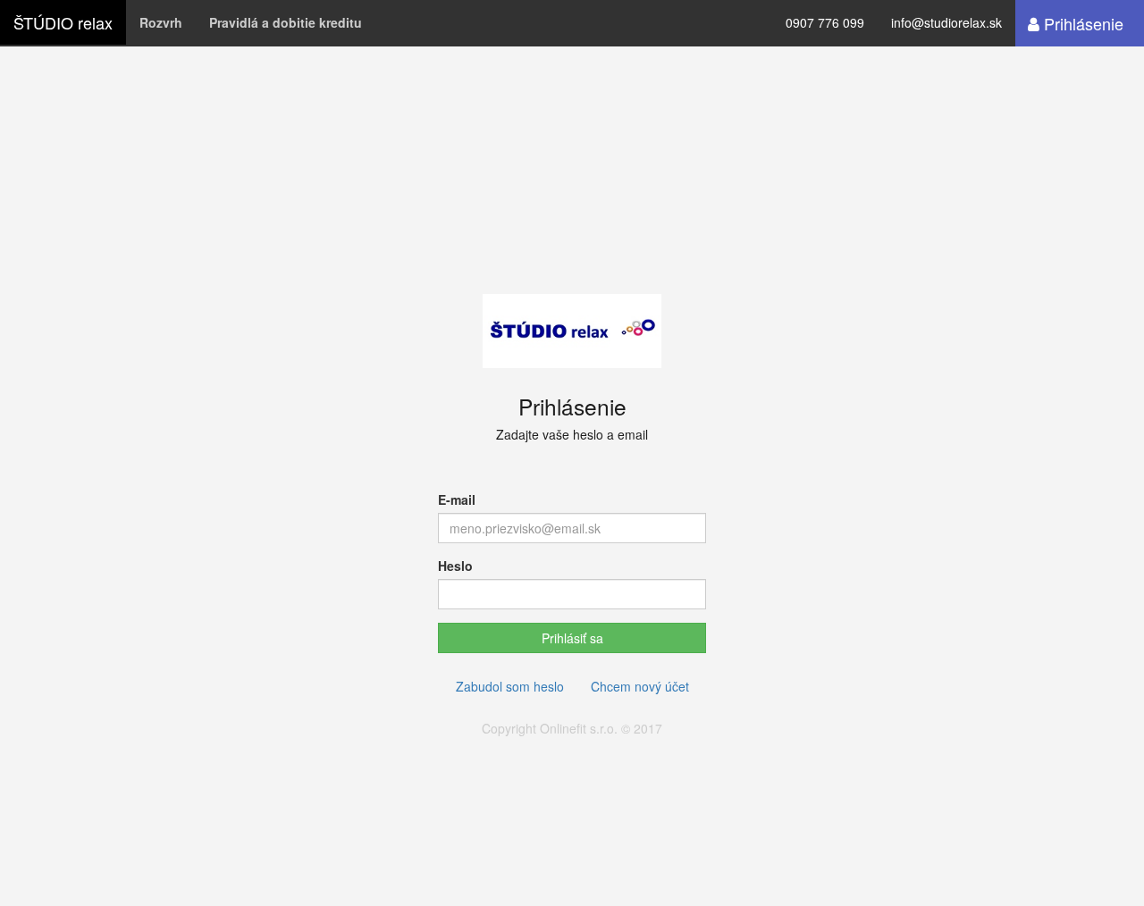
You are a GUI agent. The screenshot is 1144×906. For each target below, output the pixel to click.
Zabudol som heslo (510, 686)
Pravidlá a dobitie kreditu (285, 22)
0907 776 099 (825, 22)
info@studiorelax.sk (946, 22)
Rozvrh (160, 22)
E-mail (456, 499)
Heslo (455, 566)
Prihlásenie (1081, 23)
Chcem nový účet (640, 686)
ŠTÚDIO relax (63, 22)
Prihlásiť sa (572, 638)
